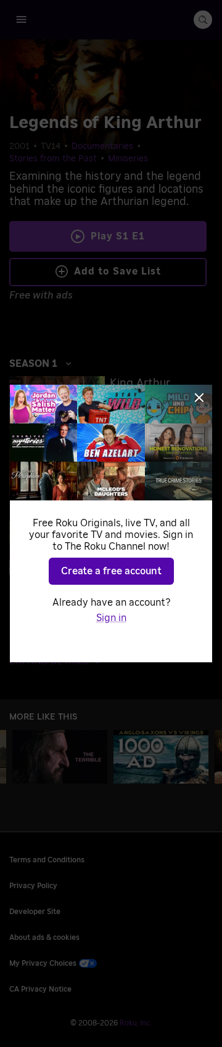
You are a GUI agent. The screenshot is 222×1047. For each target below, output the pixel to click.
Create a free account (111, 571)
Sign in (111, 618)
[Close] (199, 397)
